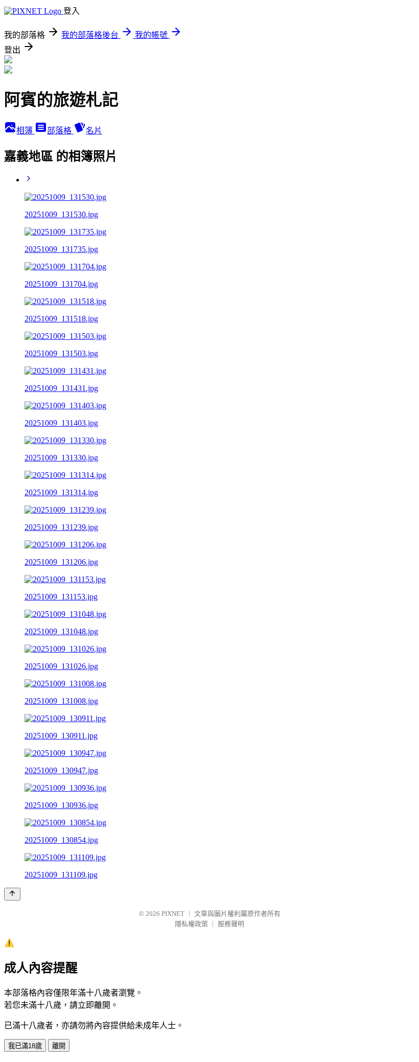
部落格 (60, 130)
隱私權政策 (191, 924)
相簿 (25, 130)
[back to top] (12, 894)
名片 (94, 130)
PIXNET (172, 913)
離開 (58, 1046)
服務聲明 (231, 924)
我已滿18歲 (25, 1046)
